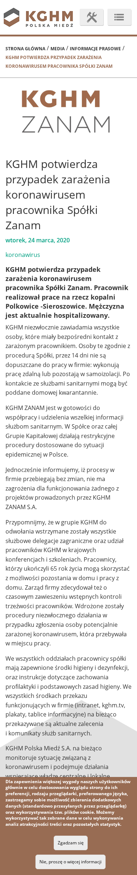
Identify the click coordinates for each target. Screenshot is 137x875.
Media (57, 49)
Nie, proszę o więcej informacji (70, 862)
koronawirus (22, 255)
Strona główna (25, 49)
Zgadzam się (71, 843)
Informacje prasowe (95, 49)
